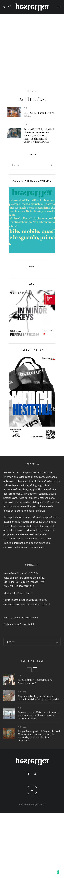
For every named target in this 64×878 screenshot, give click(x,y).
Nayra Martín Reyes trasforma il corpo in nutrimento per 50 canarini (38, 698)
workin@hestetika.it (21, 592)
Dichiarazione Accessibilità (18, 624)
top (24, 675)
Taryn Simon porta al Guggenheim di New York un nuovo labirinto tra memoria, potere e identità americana (39, 736)
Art (25, 107)
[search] (51, 165)
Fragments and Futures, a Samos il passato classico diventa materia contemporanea (38, 715)
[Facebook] (28, 773)
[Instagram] (35, 773)
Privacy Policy (11, 617)
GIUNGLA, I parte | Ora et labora (39, 114)
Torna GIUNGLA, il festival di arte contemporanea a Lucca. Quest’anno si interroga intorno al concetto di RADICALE (39, 135)
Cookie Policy (30, 617)
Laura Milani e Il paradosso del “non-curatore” (35, 681)
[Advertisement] (32, 48)
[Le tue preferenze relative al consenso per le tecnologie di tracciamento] (58, 872)
